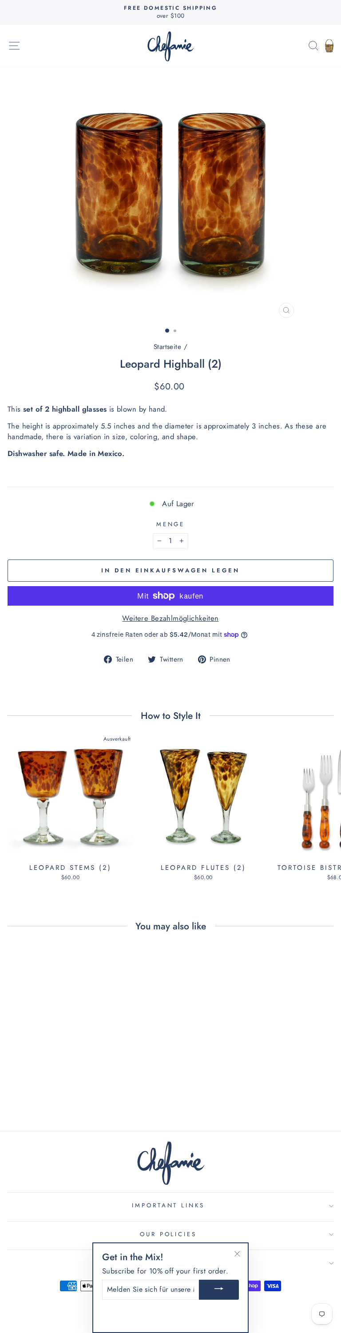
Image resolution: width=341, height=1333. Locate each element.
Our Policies (168, 1234)
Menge (170, 524)
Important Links (168, 1205)
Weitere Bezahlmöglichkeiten (170, 618)
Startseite (167, 347)
